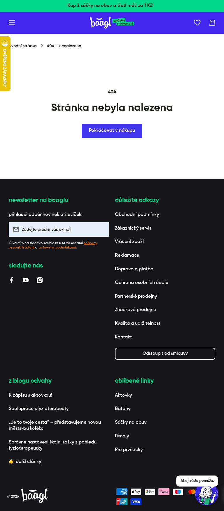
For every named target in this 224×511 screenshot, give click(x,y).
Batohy (122, 409)
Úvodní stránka (23, 46)
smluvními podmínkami (57, 247)
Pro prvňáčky (129, 450)
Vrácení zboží (129, 241)
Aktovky (123, 395)
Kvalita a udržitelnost (137, 323)
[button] (212, 23)
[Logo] (112, 23)
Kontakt (123, 337)
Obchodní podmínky (137, 214)
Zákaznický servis (133, 228)
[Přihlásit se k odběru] (101, 229)
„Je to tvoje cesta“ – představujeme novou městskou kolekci (55, 425)
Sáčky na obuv (130, 422)
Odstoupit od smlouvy (165, 353)
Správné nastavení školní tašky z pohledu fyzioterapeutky (53, 445)
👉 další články (25, 461)
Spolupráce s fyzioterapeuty (39, 409)
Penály (122, 436)
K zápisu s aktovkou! (30, 395)
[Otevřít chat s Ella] (206, 493)
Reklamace (127, 255)
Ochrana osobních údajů (141, 283)
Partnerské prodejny (136, 296)
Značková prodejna (135, 310)
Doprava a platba (134, 269)
